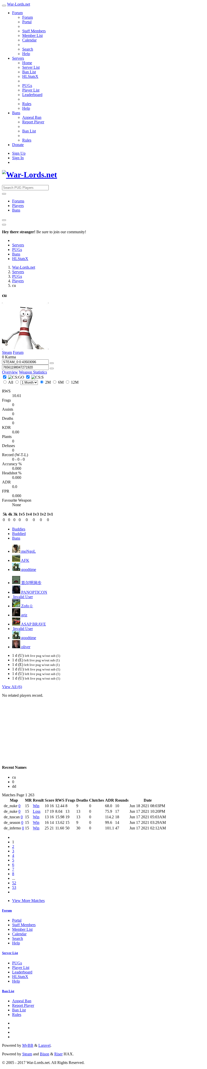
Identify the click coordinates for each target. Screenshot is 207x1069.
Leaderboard (32, 94)
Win (36, 806)
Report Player (33, 122)
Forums (18, 201)
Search (27, 49)
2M (48, 382)
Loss (36, 811)
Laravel (44, 1045)
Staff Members (34, 31)
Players (18, 205)
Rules (26, 104)
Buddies (18, 529)
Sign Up (18, 153)
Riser (58, 1054)
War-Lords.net (18, 4)
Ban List (29, 72)
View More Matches (28, 900)
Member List (32, 35)
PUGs (27, 85)
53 (14, 887)
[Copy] (52, 363)
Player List (30, 90)
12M (74, 382)
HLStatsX (30, 76)
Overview (10, 372)
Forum (17, 13)
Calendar (29, 40)
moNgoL (28, 551)
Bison (44, 1054)
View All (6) (12, 687)
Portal (27, 22)
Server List (31, 67)
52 (14, 883)
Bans (16, 113)
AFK (24, 560)
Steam (7, 352)
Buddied (19, 533)
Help (26, 54)
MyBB (27, 1045)
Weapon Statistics (33, 372)
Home (27, 63)
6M (61, 382)
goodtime (28, 569)
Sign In (18, 158)
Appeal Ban (31, 117)
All (10, 382)
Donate (18, 145)
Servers (18, 58)
